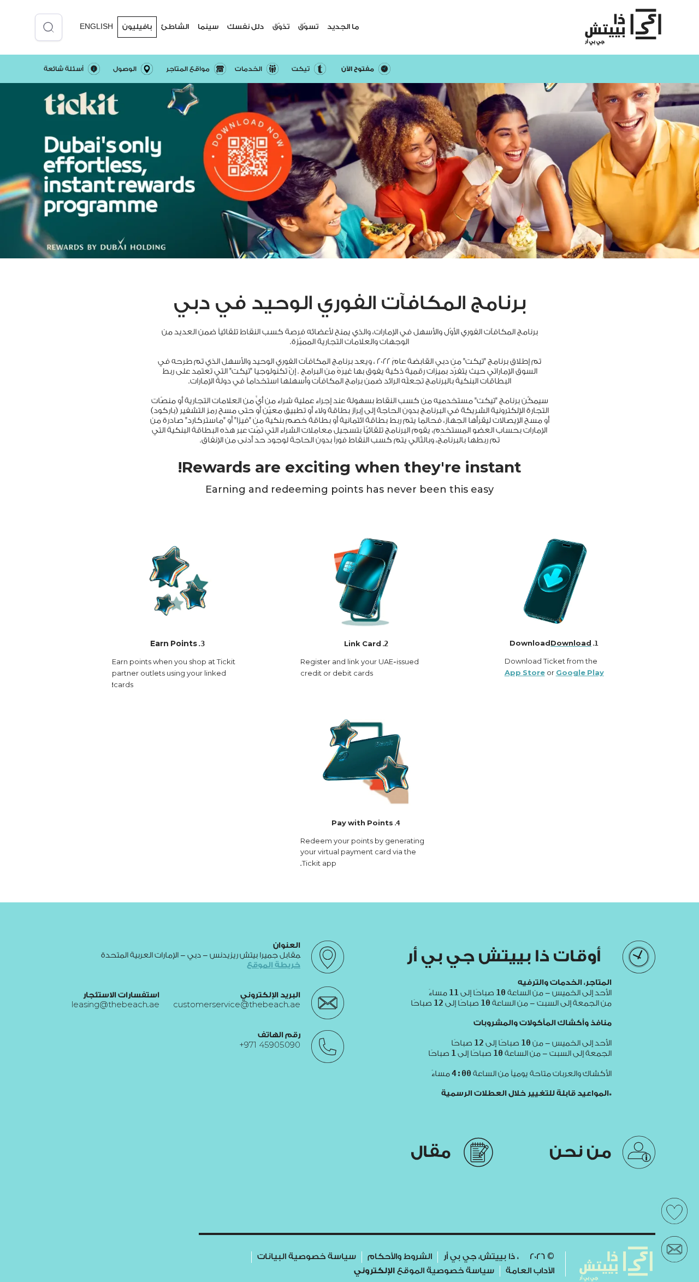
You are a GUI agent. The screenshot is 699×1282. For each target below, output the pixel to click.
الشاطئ (175, 26)
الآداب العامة (530, 1270)
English (96, 26)
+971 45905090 (269, 1045)
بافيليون (137, 26)
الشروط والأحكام (400, 1256)
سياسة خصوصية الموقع (424, 1270)
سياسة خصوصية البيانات (306, 1256)
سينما (208, 26)
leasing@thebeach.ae (115, 1005)
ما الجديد (343, 26)
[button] (343, 27)
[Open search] (48, 27)
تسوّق (308, 26)
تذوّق (281, 26)
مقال (431, 1152)
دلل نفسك (245, 26)
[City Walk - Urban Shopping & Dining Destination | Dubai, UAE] (623, 27)
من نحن (580, 1152)
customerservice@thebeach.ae (236, 1005)
